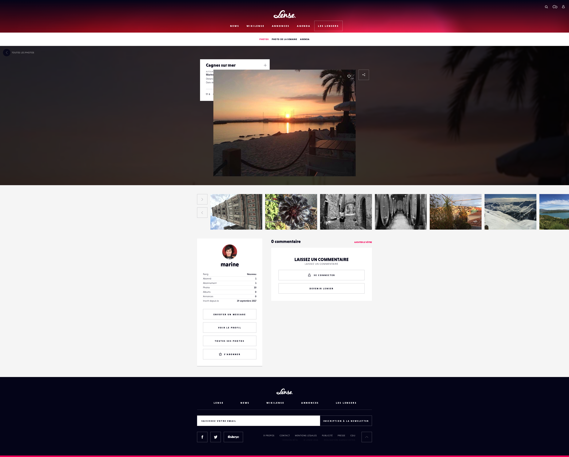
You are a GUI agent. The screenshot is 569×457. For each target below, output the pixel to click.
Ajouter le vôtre (363, 242)
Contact (285, 435)
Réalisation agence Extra (339, 440)
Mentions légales (306, 435)
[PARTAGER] (364, 75)
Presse (341, 435)
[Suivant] (202, 199)
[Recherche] (546, 6)
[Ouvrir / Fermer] (265, 65)
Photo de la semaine (284, 39)
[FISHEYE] (233, 437)
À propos (268, 435)
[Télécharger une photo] (555, 6)
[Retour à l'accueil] (285, 14)
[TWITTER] (215, 437)
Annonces (281, 26)
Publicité (327, 435)
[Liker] (349, 76)
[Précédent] (202, 212)
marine (230, 264)
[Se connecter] (563, 6)
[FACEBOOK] (202, 437)
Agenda (304, 26)
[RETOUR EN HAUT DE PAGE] (367, 437)
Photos (264, 39)
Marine (210, 74)
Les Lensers (328, 26)
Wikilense (255, 26)
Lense (219, 402)
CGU (352, 435)
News (234, 26)
